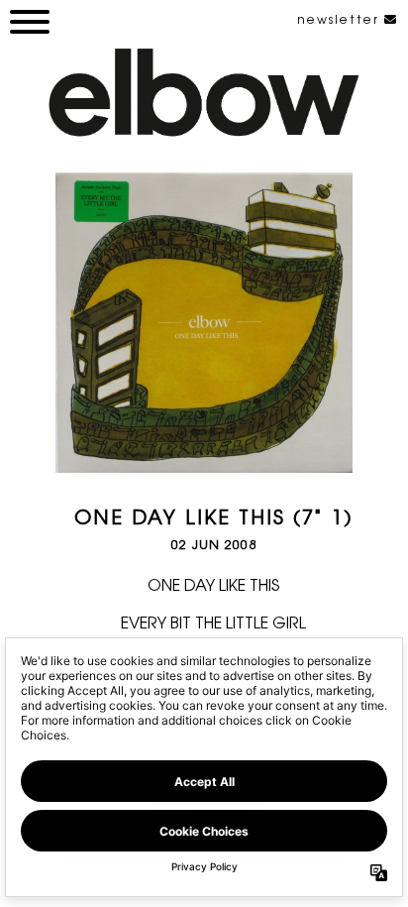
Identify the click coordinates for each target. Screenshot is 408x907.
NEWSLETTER (340, 19)
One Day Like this (214, 584)
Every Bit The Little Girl (213, 621)
